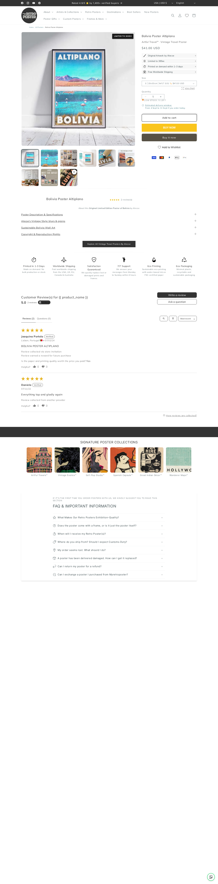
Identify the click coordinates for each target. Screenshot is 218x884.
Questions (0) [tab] (44, 318)
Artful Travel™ (150, 41)
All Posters (39, 27)
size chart (190, 88)
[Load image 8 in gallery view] (49, 177)
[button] (48, 12)
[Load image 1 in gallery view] (30, 158)
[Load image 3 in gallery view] (69, 158)
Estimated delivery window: (158, 105)
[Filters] (173, 318)
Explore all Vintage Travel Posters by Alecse (109, 244)
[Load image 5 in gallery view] (107, 158)
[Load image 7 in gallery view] (30, 177)
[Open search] (164, 318)
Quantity (146, 91)
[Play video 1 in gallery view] (69, 177)
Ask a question (177, 301)
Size (144, 78)
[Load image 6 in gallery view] (126, 158)
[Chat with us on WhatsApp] (211, 877)
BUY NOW (169, 127)
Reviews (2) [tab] (28, 318)
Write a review (177, 295)
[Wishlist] (186, 15)
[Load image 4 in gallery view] (88, 158)
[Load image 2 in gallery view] (49, 158)
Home (31, 27)
